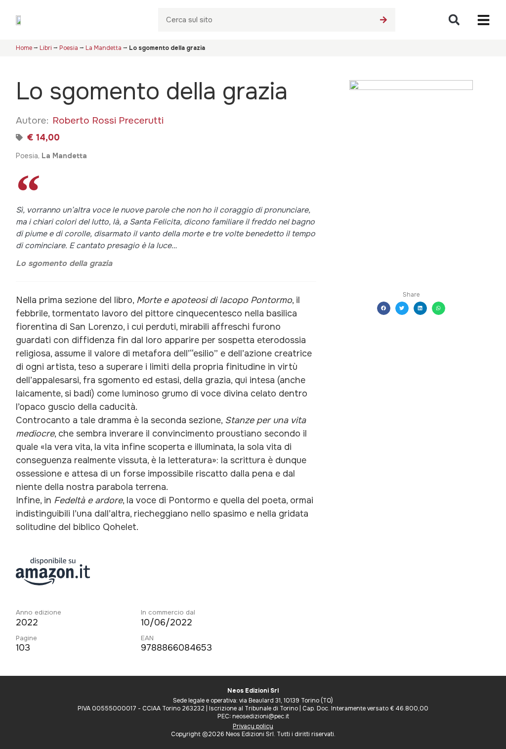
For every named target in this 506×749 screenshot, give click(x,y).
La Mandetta (103, 48)
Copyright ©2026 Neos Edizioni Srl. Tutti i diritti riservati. (253, 734)
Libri (46, 48)
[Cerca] (383, 20)
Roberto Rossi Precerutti (108, 120)
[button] (454, 20)
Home (24, 48)
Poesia (68, 48)
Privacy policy (253, 726)
